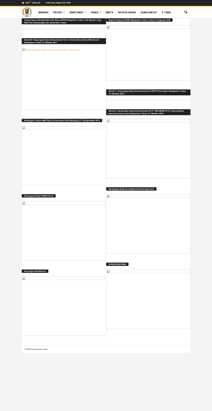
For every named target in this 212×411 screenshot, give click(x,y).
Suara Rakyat (149, 12)
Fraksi (94, 12)
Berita (109, 12)
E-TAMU (166, 12)
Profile (57, 12)
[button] (185, 12)
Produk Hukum (127, 12)
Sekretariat (76, 12)
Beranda (43, 12)
